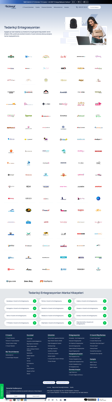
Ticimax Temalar (52, 361)
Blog (28, 366)
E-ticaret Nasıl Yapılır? (95, 338)
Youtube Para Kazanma (95, 351)
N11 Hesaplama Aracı (74, 366)
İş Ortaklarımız (30, 363)
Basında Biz (29, 353)
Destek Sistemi (30, 368)
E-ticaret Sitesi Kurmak (95, 340)
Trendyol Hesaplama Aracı (75, 359)
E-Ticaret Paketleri (10, 338)
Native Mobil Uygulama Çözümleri (56, 338)
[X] (57, 400)
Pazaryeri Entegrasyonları (75, 340)
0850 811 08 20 (83, 7)
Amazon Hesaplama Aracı (75, 364)
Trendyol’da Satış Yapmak (96, 353)
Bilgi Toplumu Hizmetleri (32, 343)
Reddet (15, 396)
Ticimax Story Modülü (53, 353)
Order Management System (54, 343)
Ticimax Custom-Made (11, 343)
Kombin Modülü (51, 356)
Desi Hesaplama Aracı (74, 356)
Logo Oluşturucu (73, 372)
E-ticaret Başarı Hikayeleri (12, 357)
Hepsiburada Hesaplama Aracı (76, 361)
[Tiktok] (45, 400)
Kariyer (28, 358)
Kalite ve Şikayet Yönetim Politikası (33, 349)
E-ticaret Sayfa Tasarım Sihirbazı (56, 358)
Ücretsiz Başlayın (94, 7)
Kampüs (66, 7)
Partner (28, 361)
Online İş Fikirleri (94, 348)
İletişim (28, 373)
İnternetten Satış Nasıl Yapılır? (97, 343)
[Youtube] (65, 400)
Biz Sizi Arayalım (61, 382)
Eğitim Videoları (93, 367)
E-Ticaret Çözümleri (28, 7)
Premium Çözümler (47, 7)
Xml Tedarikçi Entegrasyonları (76, 343)
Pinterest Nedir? (94, 346)
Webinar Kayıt (93, 364)
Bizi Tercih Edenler (12, 352)
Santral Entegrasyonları (74, 346)
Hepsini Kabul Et (36, 396)
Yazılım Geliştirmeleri (32, 346)
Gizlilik (71, 387)
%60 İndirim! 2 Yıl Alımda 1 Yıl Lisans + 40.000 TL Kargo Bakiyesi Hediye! (47, 2)
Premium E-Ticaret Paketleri (12, 340)
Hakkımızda (29, 338)
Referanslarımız (58, 7)
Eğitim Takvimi (93, 362)
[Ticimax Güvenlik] (16, 399)
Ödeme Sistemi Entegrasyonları (76, 348)
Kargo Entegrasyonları (74, 351)
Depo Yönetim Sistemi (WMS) (55, 340)
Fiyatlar (38, 7)
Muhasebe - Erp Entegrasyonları (76, 338)
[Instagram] (52, 400)
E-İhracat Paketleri (10, 346)
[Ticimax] (10, 7)
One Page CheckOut (53, 348)
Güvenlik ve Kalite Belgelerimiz (34, 341)
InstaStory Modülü (52, 351)
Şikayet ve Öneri (31, 371)
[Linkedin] (60, 400)
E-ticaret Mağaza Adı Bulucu (76, 375)
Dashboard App (51, 346)
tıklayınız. (8, 392)
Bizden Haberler (30, 355)
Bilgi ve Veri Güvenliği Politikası (60, 387)
